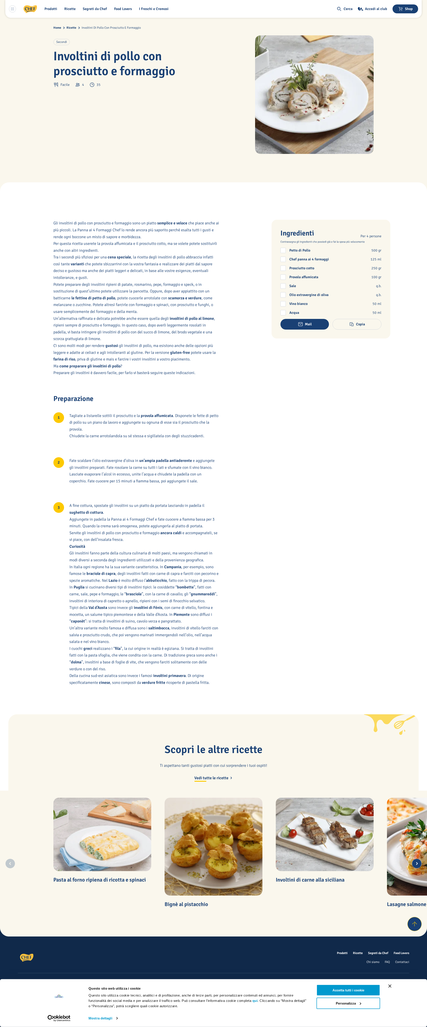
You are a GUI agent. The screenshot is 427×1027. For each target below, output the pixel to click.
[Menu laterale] (12, 8)
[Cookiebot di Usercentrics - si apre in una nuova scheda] (59, 1018)
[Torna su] (414, 924)
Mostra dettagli (100, 1018)
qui (255, 1001)
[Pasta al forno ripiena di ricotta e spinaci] (102, 834)
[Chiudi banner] (389, 986)
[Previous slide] (10, 863)
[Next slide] (417, 863)
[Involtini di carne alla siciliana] (325, 834)
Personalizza (346, 1003)
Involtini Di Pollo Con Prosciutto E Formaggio (111, 28)
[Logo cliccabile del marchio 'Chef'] (30, 9)
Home (57, 28)
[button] (51, 9)
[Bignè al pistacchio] (213, 847)
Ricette (71, 28)
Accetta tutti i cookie (348, 990)
